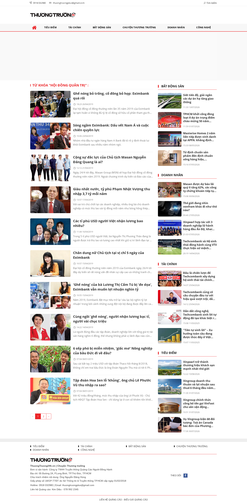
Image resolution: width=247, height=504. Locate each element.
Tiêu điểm (169, 353)
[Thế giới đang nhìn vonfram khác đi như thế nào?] (169, 209)
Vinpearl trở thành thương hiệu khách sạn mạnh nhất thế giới (199, 365)
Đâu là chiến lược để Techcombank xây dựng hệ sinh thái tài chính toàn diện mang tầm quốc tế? (199, 276)
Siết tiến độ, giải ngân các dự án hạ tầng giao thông (198, 98)
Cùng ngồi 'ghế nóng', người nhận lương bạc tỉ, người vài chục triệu (111, 318)
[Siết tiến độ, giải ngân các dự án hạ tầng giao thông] (169, 101)
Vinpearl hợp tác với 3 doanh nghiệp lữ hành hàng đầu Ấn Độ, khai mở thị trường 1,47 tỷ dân (198, 225)
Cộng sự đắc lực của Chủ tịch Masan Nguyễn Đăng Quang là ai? (109, 159)
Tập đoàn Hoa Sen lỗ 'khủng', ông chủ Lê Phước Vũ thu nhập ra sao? (112, 382)
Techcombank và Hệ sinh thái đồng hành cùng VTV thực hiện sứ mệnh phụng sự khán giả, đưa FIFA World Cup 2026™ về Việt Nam (200, 244)
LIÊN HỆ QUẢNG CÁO (110, 499)
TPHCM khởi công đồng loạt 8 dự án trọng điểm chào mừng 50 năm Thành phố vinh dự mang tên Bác (199, 117)
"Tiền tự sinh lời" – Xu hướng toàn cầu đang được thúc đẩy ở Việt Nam (198, 333)
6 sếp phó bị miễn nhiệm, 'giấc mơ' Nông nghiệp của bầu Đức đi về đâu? (112, 350)
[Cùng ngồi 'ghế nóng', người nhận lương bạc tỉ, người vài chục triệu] (50, 327)
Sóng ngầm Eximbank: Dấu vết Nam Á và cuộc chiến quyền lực (111, 127)
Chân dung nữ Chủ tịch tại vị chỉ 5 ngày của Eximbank (108, 255)
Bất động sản (172, 86)
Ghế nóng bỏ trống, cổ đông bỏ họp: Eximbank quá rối (111, 95)
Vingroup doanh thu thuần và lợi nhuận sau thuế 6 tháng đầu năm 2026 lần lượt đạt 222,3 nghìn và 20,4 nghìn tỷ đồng (199, 384)
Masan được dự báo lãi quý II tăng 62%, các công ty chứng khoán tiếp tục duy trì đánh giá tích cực (199, 187)
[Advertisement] (123, 56)
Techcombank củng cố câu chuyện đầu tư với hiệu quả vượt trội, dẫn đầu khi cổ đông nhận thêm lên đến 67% (199, 295)
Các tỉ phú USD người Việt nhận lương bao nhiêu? (108, 223)
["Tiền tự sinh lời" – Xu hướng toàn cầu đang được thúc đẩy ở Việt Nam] (169, 336)
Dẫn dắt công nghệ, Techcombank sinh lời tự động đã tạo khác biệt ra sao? (200, 314)
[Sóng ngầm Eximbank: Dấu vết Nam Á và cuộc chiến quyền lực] (50, 136)
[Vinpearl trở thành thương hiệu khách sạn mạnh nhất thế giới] (169, 367)
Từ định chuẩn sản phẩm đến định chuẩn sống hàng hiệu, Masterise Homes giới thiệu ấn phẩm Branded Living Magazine (199, 155)
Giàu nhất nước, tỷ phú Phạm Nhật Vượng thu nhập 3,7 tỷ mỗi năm (111, 191)
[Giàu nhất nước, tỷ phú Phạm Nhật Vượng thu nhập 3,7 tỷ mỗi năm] (50, 199)
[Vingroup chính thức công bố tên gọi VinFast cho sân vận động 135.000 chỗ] (169, 405)
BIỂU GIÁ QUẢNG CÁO (136, 499)
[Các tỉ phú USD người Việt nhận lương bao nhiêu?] (50, 231)
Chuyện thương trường (192, 446)
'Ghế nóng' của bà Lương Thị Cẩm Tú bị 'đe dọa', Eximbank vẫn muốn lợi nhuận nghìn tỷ (112, 287)
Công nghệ (87, 449)
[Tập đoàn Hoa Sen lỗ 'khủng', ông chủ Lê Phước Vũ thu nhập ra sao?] (50, 391)
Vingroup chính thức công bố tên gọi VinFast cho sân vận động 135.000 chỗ (198, 403)
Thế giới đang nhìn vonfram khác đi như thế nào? (200, 206)
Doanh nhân (172, 175)
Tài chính (169, 264)
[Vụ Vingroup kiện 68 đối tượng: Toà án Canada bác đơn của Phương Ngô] (169, 425)
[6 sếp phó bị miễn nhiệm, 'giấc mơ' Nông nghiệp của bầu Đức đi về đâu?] (50, 359)
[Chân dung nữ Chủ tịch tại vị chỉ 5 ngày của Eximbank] (50, 263)
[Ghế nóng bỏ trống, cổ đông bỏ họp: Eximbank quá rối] (50, 104)
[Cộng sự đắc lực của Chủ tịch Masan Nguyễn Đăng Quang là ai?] (50, 168)
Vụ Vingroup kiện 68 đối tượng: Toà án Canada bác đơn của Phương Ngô (199, 422)
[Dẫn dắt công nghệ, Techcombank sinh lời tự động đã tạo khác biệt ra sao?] (169, 317)
